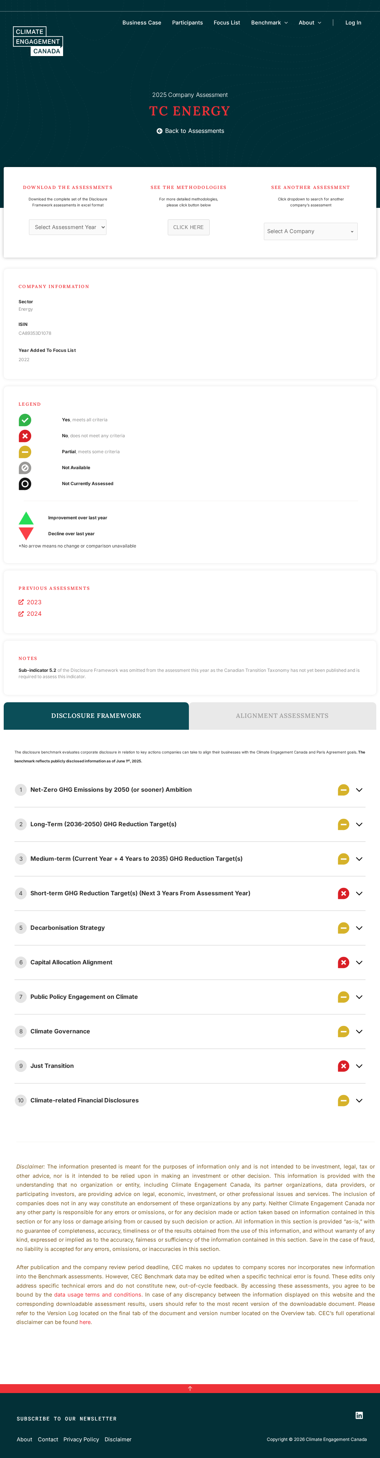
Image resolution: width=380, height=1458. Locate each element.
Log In (353, 22)
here (85, 1322)
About (306, 22)
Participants (187, 22)
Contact (48, 1439)
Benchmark (266, 22)
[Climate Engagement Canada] (38, 40)
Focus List (227, 22)
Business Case (141, 22)
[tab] (96, 716)
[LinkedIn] (359, 1415)
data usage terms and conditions (97, 1294)
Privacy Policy (81, 1439)
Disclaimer (118, 1439)
